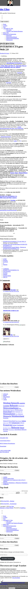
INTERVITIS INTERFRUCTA (8, 196)
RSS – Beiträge (10, 501)
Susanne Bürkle (7, 275)
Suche (16, 387)
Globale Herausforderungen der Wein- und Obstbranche (11, 127)
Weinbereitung (17, 416)
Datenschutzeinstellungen (12, 38)
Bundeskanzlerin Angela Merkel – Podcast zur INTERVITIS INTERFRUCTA (14, 248)
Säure (22, 427)
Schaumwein (21, 405)
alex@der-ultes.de (4, 452)
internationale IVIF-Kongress (14, 63)
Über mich (8, 30)
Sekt (10, 423)
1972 (0, 494)
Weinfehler (5, 418)
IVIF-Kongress (7, 271)
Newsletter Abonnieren (7, 558)
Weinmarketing (9, 414)
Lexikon (5, 25)
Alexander (13, 289)
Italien (13, 411)
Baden (20, 408)
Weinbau (7, 403)
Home (4, 24)
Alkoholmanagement (6, 136)
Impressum (9, 35)
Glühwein (5, 394)
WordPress (22, 507)
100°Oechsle (24, 491)
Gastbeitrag (6, 268)
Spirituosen (17, 411)
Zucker (14, 425)
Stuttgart (5, 274)
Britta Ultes (6, 32)
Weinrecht (7, 416)
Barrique (19, 421)
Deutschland (7, 412)
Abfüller (5, 477)
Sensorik (15, 403)
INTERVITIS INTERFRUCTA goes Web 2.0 (14, 241)
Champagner (5, 431)
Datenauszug (9, 39)
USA (21, 411)
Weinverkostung (6, 410)
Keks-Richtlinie (16, 577)
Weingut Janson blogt (8, 478)
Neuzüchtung (11, 429)
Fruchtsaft (19, 72)
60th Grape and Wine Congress (8, 197)
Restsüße (5, 429)
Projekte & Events (4, 53)
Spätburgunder (5, 422)
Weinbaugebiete (19, 410)
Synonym (7, 425)
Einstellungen (11, 588)
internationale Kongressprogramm (8, 210)
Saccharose (5, 427)
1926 (25, 492)
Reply (8, 313)
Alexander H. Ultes (8, 28)
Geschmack (20, 425)
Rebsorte (14, 405)
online (15, 141)
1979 (18, 493)
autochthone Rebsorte (20, 429)
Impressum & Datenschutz (9, 34)
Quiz (4, 27)
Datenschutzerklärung (11, 37)
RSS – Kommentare (11, 503)
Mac (11, 334)
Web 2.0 (5, 277)
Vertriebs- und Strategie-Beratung (14, 31)
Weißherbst (6, 484)
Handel (5, 395)
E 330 (4, 398)
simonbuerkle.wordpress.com (11, 310)
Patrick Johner (14, 173)
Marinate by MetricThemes (6, 507)
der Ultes (4, 9)
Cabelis (5, 399)
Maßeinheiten (20, 414)
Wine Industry (6, 396)
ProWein (13, 200)
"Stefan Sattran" (6, 494)
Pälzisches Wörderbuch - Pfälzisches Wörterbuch (15, 482)
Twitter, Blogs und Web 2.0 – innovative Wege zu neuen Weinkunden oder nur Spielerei (13, 66)
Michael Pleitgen (23, 173)
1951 (3, 494)
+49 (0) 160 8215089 (5, 450)
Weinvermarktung (11, 408)
